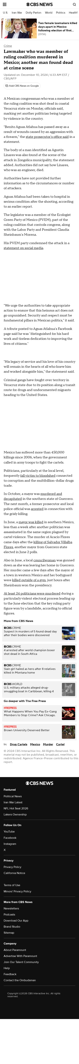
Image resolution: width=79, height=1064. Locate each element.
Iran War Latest (13, 802)
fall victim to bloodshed (37, 476)
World (48, 13)
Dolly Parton (33, 13)
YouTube (9, 831)
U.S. (5, 13)
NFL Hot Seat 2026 (16, 808)
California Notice (14, 873)
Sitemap (9, 932)
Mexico (35, 744)
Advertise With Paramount (20, 956)
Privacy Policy (12, 867)
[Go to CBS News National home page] (39, 4)
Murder (48, 744)
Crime (8, 45)
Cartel (60, 744)
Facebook (10, 837)
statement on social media (23, 248)
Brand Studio (12, 926)
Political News (13, 796)
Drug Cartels (18, 744)
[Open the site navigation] (14, 4)
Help (7, 968)
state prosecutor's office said (47, 137)
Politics (60, 13)
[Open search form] (74, 4)
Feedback (10, 974)
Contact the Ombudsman (20, 980)
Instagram (10, 843)
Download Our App (16, 920)
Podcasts (9, 914)
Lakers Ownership (15, 814)
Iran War (17, 13)
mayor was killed (31, 522)
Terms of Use (12, 885)
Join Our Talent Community (21, 962)
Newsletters (11, 908)
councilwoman (44, 560)
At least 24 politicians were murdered (32, 593)
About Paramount (15, 950)
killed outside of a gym (29, 580)
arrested (37, 509)
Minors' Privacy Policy (17, 891)
